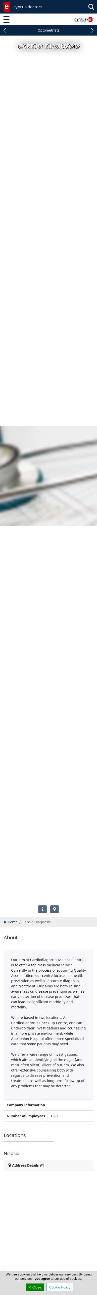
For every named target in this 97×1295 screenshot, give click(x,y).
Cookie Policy (59, 1287)
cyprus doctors (27, 7)
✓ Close (34, 1287)
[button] (5, 30)
